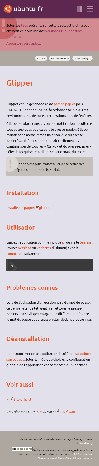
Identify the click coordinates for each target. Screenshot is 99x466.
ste (39, 411)
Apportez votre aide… (23, 43)
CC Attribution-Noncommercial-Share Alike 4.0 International (65, 456)
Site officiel (22, 399)
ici (63, 242)
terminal (86, 242)
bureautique (82, 58)
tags (24, 25)
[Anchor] (10, 82)
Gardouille (68, 411)
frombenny (86, 443)
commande (14, 253)
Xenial (41, 58)
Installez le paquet (20, 207)
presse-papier (60, 58)
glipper (45, 207)
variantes (44, 247)
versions (24, 247)
